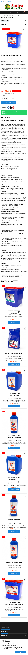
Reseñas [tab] (21, 121)
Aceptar (20, 652)
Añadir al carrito (8, 102)
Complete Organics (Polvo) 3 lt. (14, 604)
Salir (8, 652)
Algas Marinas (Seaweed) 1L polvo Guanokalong (14, 354)
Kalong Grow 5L (14, 479)
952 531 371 (9, 1)
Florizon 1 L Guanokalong (14, 437)
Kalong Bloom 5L (14, 395)
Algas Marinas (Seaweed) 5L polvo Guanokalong (14, 312)
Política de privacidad (12, 649)
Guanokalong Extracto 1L (14, 563)
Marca (3, 58)
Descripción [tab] (5, 118)
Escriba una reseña (21, 61)
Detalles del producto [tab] (9, 121)
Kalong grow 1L (14, 521)
